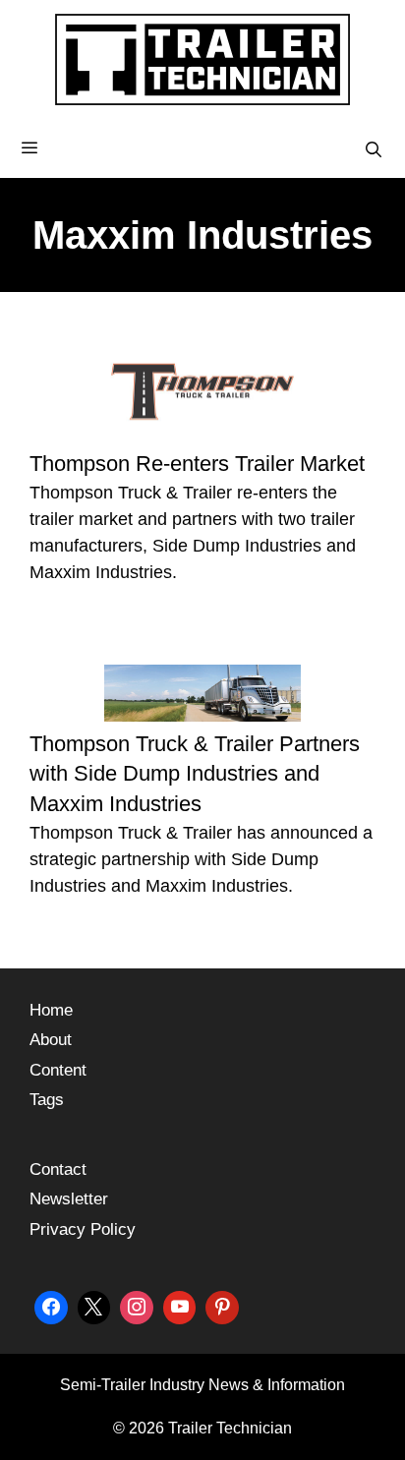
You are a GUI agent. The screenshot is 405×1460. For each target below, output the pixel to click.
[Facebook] (51, 1305)
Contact (58, 1169)
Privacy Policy (82, 1229)
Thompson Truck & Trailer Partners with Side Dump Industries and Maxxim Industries (194, 774)
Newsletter (68, 1199)
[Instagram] (136, 1305)
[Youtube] (180, 1305)
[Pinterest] (222, 1305)
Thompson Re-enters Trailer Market (197, 463)
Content (58, 1070)
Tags (46, 1099)
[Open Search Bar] (373, 150)
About (50, 1039)
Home (51, 1010)
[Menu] (202, 148)
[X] (94, 1305)
